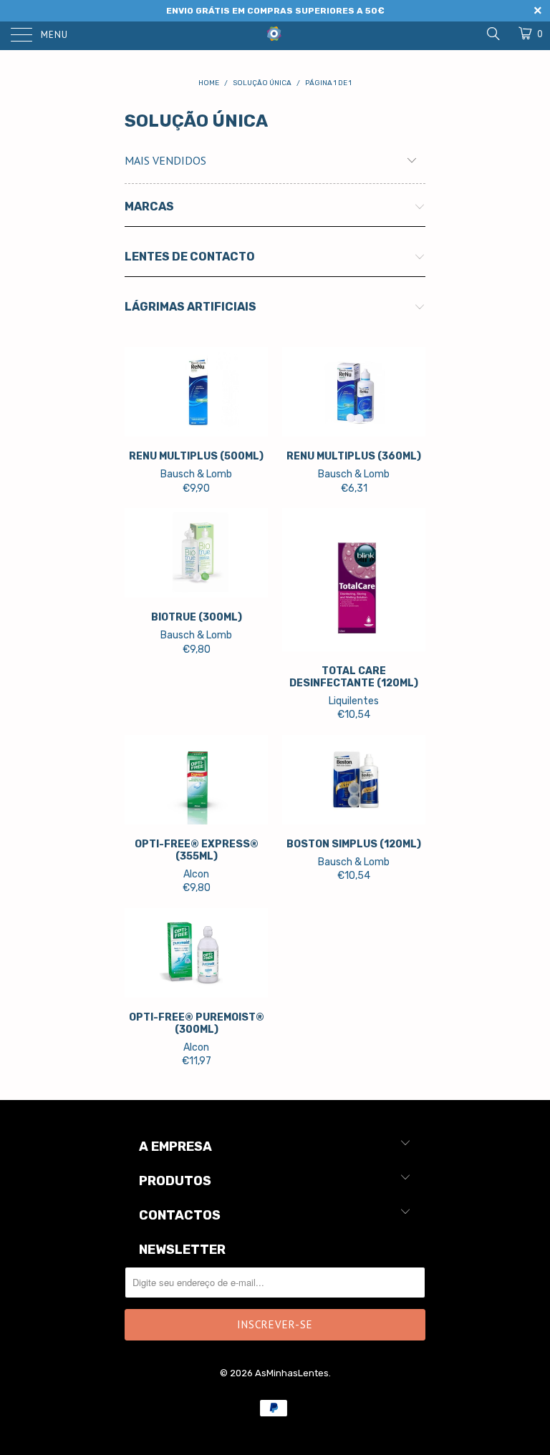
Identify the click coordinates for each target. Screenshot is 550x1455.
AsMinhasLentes (292, 1373)
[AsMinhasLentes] (275, 32)
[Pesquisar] (492, 34)
